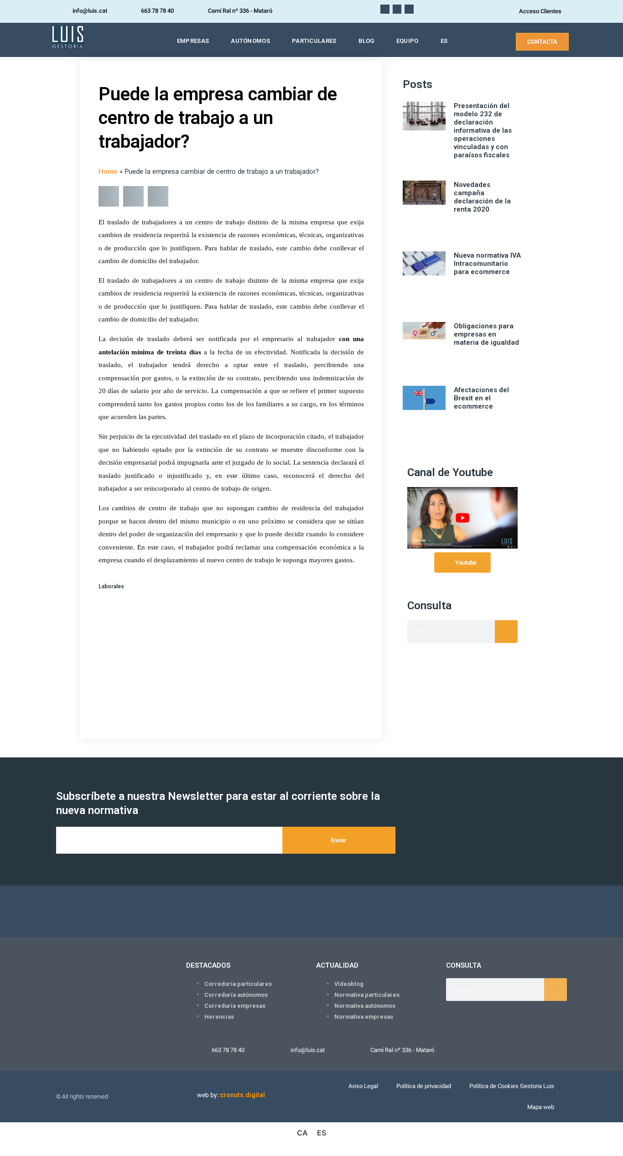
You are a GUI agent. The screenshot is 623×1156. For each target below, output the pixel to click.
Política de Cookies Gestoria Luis (511, 1086)
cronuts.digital (242, 1095)
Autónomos (250, 40)
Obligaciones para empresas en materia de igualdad (486, 334)
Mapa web (540, 1107)
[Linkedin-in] (397, 9)
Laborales (111, 586)
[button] (109, 196)
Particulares (314, 40)
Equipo (407, 40)
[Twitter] (409, 9)
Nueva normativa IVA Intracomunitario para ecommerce (487, 263)
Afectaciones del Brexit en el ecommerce (481, 398)
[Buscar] (506, 631)
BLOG (366, 40)
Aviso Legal (363, 1086)
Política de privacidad (423, 1086)
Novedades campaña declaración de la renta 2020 (482, 197)
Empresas (193, 40)
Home (108, 171)
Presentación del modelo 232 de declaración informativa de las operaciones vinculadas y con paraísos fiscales (483, 130)
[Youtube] (384, 9)
